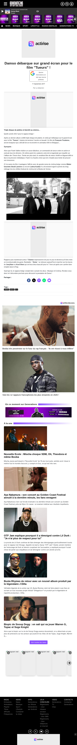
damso (12, 289)
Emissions (7, 702)
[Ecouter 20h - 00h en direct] (38, 412)
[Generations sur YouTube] (41, 732)
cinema (6, 289)
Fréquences (8, 714)
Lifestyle (35, 26)
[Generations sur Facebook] (30, 732)
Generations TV (67, 26)
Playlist (6, 707)
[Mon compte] (72, 4)
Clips (54, 707)
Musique (16, 26)
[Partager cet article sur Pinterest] (38, 281)
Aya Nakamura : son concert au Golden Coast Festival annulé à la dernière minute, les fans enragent (35, 496)
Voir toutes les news (38, 642)
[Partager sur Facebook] (28, 281)
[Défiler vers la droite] (69, 663)
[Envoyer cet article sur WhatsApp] (43, 281)
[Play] (3, 11)
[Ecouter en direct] (63, 4)
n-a (17, 289)
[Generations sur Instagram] (47, 732)
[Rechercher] (67, 4)
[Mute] (37, 11)
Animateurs (8, 704)
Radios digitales (49, 26)
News (7, 26)
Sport (25, 26)
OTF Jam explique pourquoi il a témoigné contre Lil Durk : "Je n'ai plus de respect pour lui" (37, 537)
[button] (13, 662)
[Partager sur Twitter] (33, 281)
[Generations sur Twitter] (36, 732)
